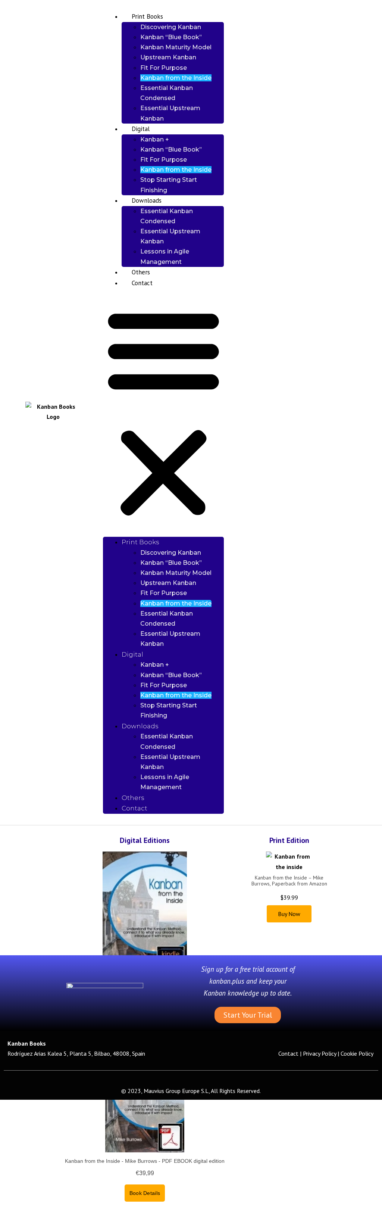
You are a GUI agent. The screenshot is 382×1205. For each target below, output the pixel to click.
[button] (163, 413)
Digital (141, 129)
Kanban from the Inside (176, 77)
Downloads (147, 200)
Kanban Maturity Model (176, 47)
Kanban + (154, 139)
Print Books (147, 16)
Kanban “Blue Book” (171, 37)
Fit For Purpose (163, 67)
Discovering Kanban (170, 27)
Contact (142, 283)
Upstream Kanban (168, 57)
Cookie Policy (358, 1053)
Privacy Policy (319, 1053)
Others (141, 272)
